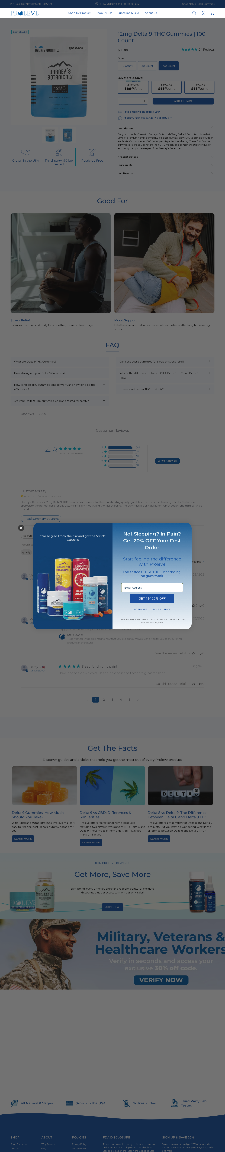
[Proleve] (25, 13)
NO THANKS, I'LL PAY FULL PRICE (152, 609)
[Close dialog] (21, 528)
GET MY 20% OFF (152, 599)
